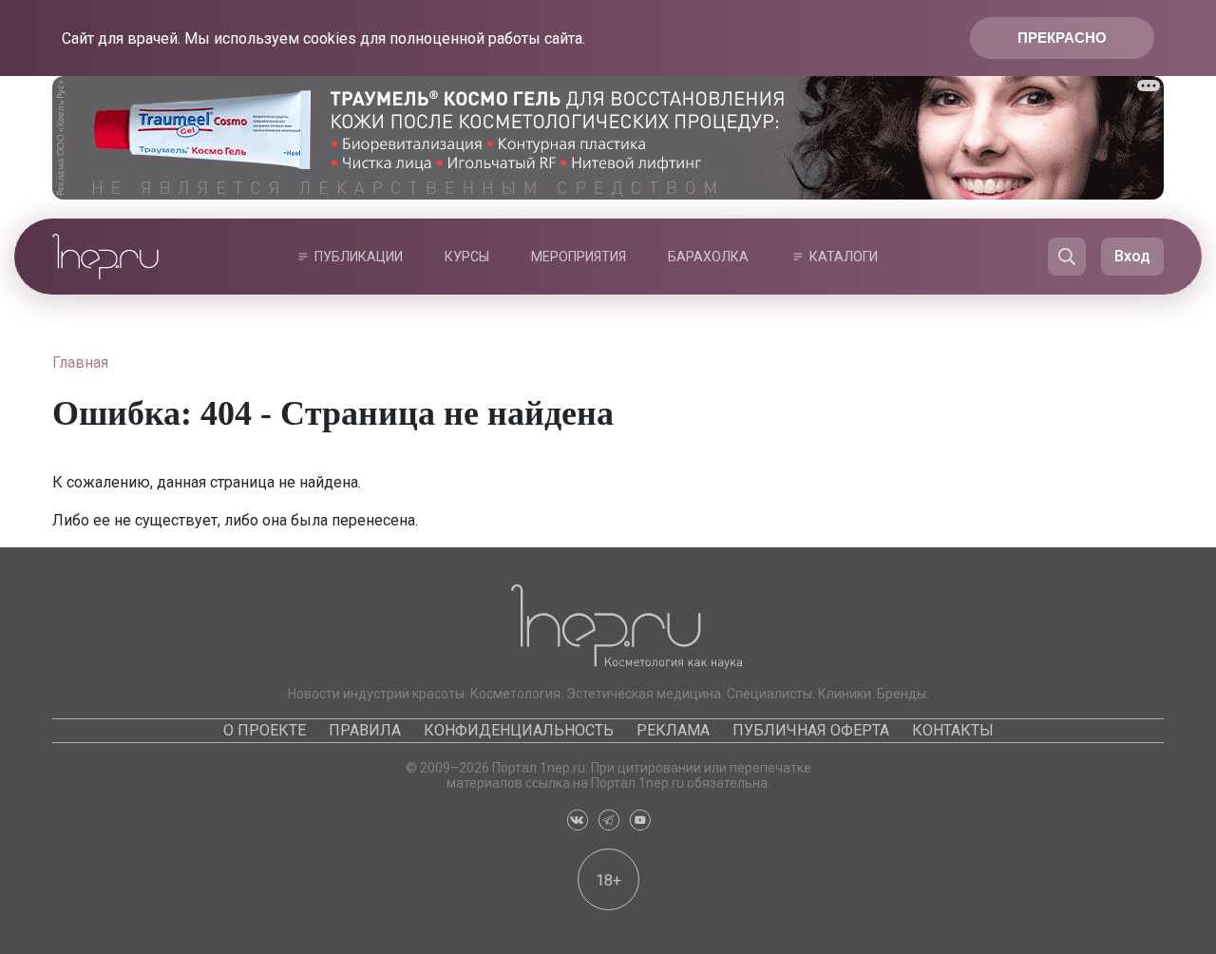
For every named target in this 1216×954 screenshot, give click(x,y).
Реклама (673, 730)
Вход (1132, 256)
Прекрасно (1062, 37)
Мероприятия (578, 256)
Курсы (467, 256)
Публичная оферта (810, 730)
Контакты (953, 730)
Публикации (358, 256)
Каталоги (843, 256)
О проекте (264, 730)
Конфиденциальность (519, 730)
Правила (365, 730)
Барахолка (708, 256)
